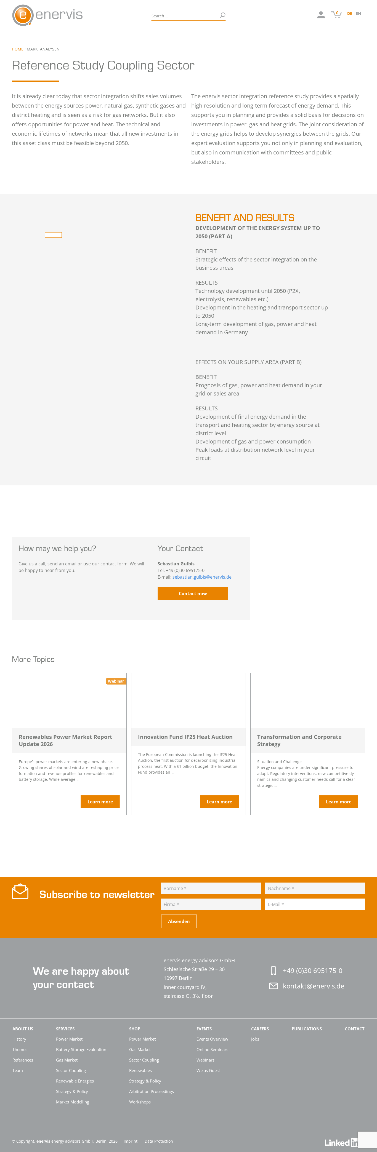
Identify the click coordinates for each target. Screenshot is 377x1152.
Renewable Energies (75, 1081)
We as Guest (208, 1070)
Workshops (140, 1102)
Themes (19, 1049)
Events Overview (212, 1039)
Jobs (255, 1039)
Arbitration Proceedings (151, 1091)
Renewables (140, 1070)
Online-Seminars (212, 1049)
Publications (183, 35)
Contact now (193, 593)
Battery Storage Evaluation (81, 1049)
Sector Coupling (71, 1070)
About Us (26, 35)
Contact (217, 35)
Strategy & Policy (72, 1091)
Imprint (131, 1141)
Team (17, 1070)
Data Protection (159, 1141)
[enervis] (70, 15)
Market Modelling (72, 1102)
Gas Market (67, 1060)
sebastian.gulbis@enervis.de (202, 577)
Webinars (205, 1060)
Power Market (69, 1039)
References (22, 1060)
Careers (145, 35)
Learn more (100, 802)
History (19, 1039)
